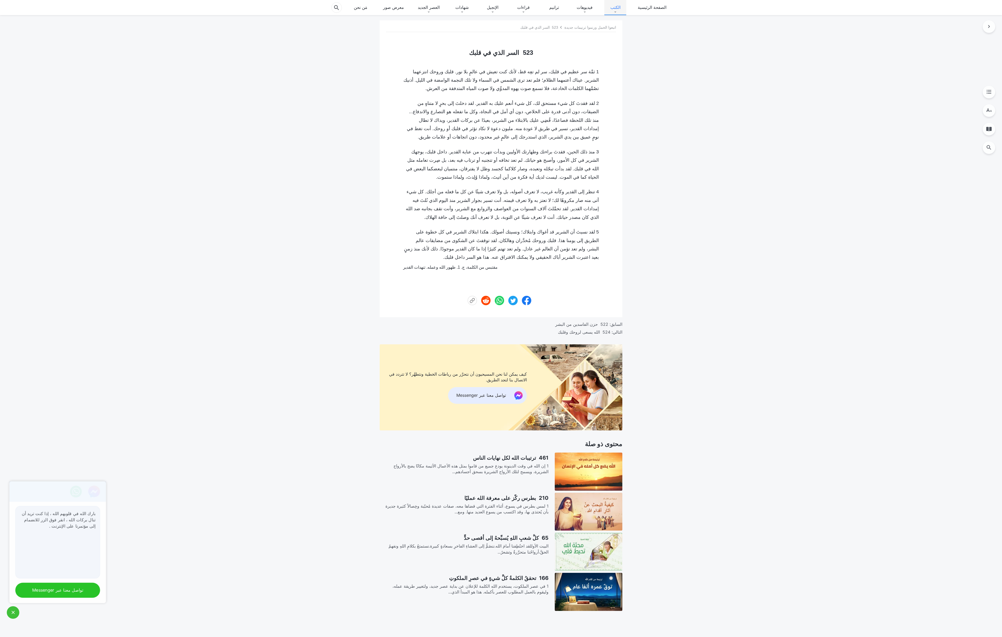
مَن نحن (360, 7)
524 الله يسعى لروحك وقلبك (584, 332)
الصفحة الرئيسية (652, 7)
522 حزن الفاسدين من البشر (581, 324)
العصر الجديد (429, 7)
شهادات (462, 7)
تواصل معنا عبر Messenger (56, 590)
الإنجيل (492, 7)
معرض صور (393, 7)
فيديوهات (585, 7)
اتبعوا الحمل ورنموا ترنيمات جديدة (590, 27)
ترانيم (554, 7)
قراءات (523, 7)
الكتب (615, 7)
